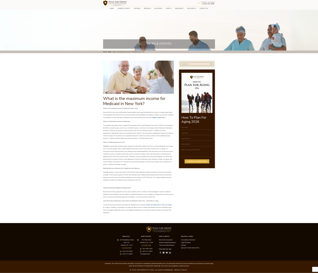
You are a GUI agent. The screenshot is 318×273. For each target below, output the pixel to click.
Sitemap (183, 245)
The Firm (137, 8)
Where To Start (124, 8)
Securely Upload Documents (167, 242)
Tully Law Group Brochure (166, 245)
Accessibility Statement (188, 240)
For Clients (191, 8)
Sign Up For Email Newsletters (190, 248)
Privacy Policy (180, 270)
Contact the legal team (153, 205)
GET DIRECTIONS (127, 248)
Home (112, 8)
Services (147, 8)
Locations (158, 8)
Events (168, 8)
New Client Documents (166, 240)
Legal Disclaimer (186, 242)
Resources (179, 8)
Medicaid (105, 146)
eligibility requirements (158, 117)
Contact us (204, 8)
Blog (109, 52)
